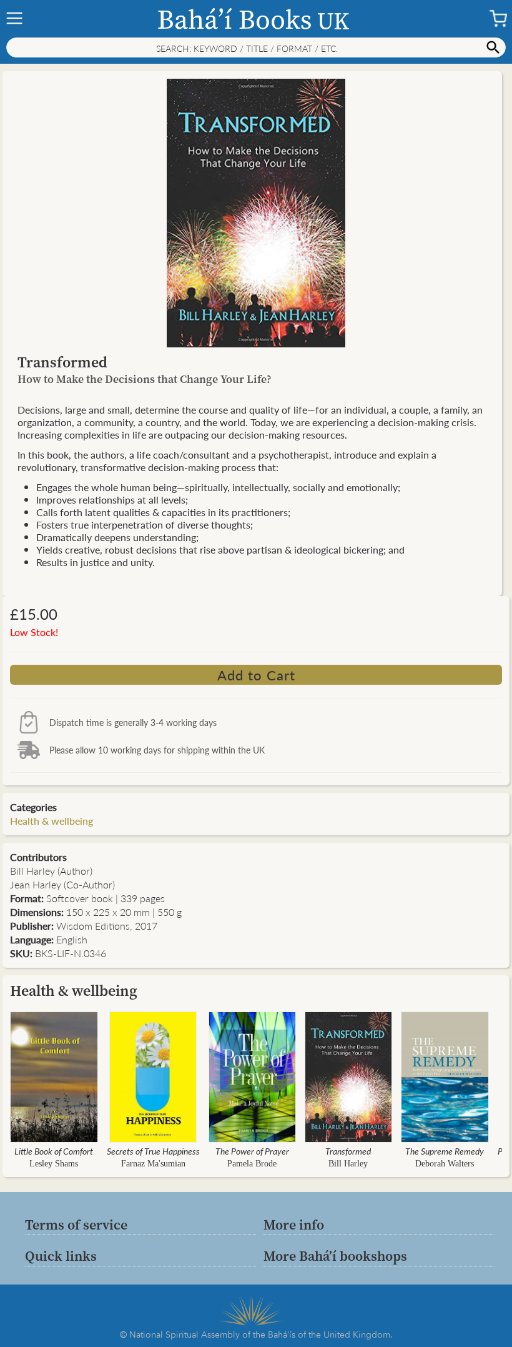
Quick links (61, 1255)
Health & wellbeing (51, 820)
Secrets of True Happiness (153, 1151)
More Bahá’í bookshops (335, 1255)
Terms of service (76, 1224)
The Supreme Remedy (444, 1151)
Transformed (348, 1151)
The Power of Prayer (252, 1151)
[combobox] (256, 47)
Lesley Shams (53, 1163)
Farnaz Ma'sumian (153, 1163)
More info (293, 1224)
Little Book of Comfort (53, 1151)
